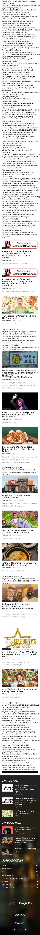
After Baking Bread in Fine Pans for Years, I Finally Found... (25, 829)
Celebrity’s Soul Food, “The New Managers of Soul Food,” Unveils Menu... (20, 654)
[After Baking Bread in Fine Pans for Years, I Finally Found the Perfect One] (7, 830)
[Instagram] (20, 930)
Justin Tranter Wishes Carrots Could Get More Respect (18, 531)
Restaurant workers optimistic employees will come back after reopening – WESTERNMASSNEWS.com (20, 373)
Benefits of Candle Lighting (25, 849)
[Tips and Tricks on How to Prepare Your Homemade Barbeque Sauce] (7, 840)
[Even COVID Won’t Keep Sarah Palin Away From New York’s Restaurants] (20, 401)
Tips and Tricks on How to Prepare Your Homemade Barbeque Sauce (25, 840)
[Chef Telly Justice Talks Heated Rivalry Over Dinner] (20, 678)
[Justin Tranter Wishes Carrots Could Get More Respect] (20, 519)
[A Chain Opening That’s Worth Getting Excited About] (20, 551)
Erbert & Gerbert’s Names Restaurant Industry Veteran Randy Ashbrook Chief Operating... (17, 282)
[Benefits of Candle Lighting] (7, 851)
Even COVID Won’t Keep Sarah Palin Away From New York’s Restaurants (18, 414)
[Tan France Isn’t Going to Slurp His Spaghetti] (20, 305)
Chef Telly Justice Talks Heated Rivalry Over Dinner (19, 690)
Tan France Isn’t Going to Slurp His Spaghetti (19, 317)
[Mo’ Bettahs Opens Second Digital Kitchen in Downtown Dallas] (20, 435)
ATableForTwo (6, 260)
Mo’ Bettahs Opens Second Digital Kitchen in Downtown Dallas (18, 449)
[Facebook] (14, 930)
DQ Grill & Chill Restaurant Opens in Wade (16, 496)
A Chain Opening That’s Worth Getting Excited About (19, 564)
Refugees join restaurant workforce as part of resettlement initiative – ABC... (18, 606)
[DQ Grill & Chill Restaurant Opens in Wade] (20, 484)
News (4, 248)
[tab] (20, 772)
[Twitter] (26, 930)
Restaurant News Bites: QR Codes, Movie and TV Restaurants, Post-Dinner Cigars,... (17, 254)
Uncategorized (7, 312)
